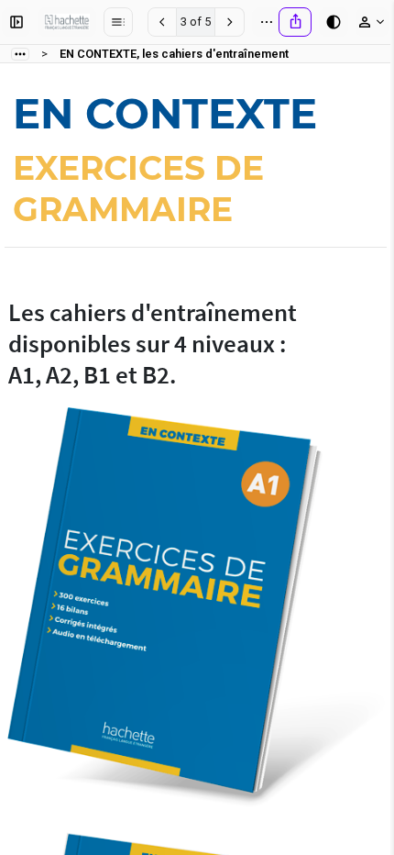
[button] (16, 22)
